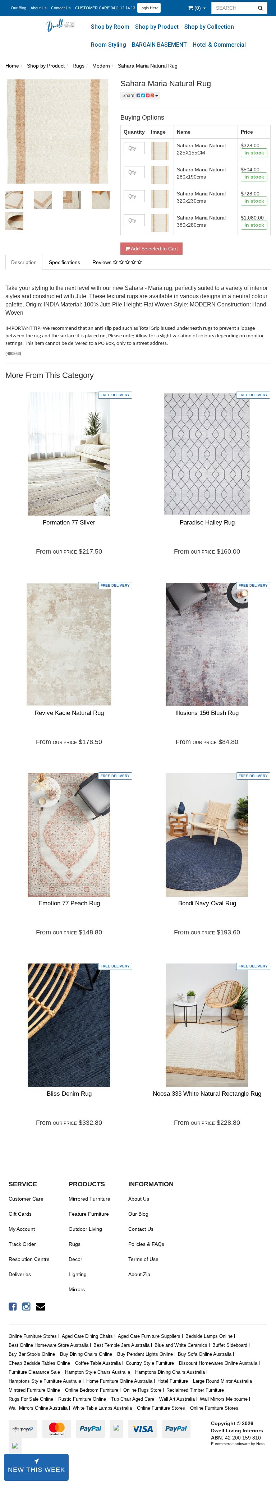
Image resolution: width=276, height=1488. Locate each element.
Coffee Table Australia (98, 1363)
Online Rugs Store (142, 1390)
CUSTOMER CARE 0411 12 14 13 (105, 8)
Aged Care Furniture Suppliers (149, 1336)
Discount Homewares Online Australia (218, 1363)
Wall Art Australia (177, 1399)
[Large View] (14, 200)
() (198, 8)
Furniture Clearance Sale (34, 1372)
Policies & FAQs (146, 1244)
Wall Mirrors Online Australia (38, 1408)
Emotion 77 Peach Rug (69, 903)
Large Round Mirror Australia (222, 1381)
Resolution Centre (29, 1259)
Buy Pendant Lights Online (145, 1354)
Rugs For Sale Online (31, 1399)
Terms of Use (143, 1259)
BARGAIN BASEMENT (159, 44)
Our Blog (18, 8)
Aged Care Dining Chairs (87, 1336)
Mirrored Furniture (89, 1199)
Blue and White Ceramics (181, 1345)
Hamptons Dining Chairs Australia (170, 1372)
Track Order (22, 1244)
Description (24, 262)
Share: (130, 95)
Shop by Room (110, 26)
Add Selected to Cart (154, 248)
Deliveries (20, 1274)
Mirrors (77, 1289)
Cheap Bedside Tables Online (39, 1363)
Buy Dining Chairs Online (86, 1354)
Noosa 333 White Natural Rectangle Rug (207, 1093)
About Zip (139, 1274)
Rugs (74, 1244)
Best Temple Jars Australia (121, 1345)
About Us (39, 8)
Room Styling (108, 44)
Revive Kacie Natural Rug (69, 713)
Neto (260, 1444)
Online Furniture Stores (33, 1336)
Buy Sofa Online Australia (204, 1354)
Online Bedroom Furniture (91, 1390)
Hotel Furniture (172, 1381)
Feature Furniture (89, 1214)
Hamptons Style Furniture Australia (45, 1381)
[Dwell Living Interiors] (62, 25)
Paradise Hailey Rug (207, 522)
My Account (22, 1229)
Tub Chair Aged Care (132, 1399)
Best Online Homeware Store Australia (48, 1345)
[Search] (260, 8)
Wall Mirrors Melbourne (224, 1399)
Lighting (78, 1274)
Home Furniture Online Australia (119, 1381)
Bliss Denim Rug (69, 1093)
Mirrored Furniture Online (34, 1390)
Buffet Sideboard (229, 1345)
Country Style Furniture (150, 1363)
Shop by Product (157, 26)
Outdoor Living (85, 1229)
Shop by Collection (209, 26)
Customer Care (26, 1199)
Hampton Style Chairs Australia (97, 1372)
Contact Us (61, 8)
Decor (75, 1259)
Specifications (64, 262)
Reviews (102, 262)
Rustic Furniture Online (82, 1399)
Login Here (148, 8)
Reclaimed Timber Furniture (195, 1390)
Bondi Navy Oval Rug (207, 903)
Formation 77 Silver (69, 522)
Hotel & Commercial (219, 44)
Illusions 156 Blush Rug (207, 713)
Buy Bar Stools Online (32, 1354)
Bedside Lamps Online (209, 1336)
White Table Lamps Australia (102, 1408)
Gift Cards (20, 1214)
